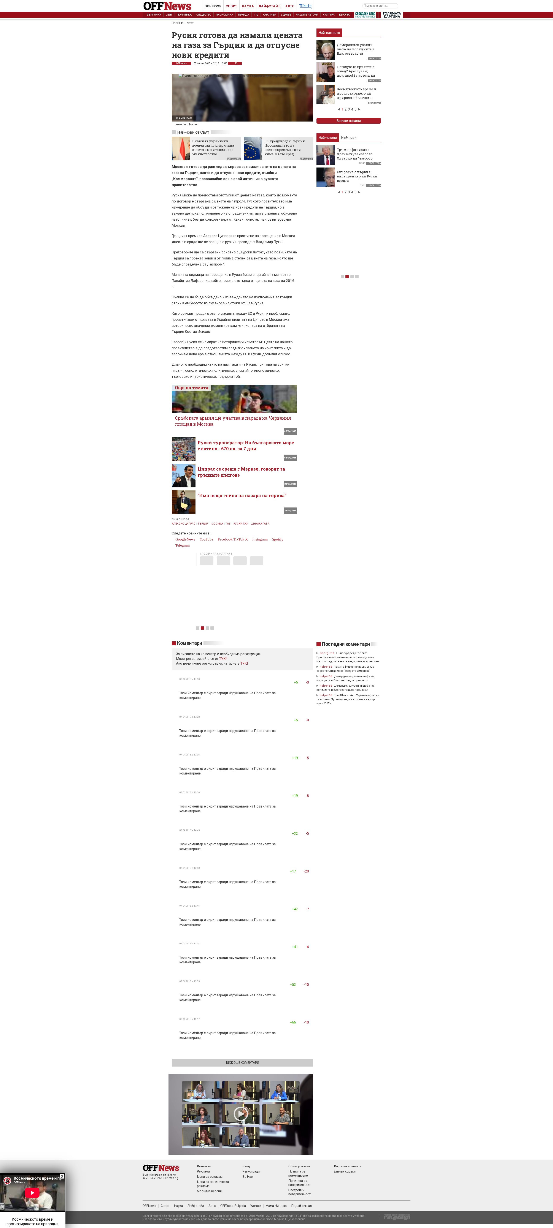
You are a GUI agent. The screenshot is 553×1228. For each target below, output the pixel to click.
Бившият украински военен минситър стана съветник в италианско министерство (213, 147)
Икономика (224, 14)
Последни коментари (346, 644)
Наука (248, 6)
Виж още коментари (242, 1062)
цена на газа (260, 523)
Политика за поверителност (299, 1183)
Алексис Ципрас (183, 523)
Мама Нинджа (276, 1206)
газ (228, 523)
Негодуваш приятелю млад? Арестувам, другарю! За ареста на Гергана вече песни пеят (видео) (356, 75)
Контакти (204, 1166)
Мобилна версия (209, 1191)
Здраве (286, 14)
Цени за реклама (209, 1177)
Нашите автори (307, 14)
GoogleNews (185, 539)
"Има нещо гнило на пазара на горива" (242, 495)
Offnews (213, 6)
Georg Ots (327, 653)
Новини (177, 23)
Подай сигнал (301, 1206)
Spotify (277, 539)
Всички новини (349, 121)
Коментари (189, 643)
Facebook (225, 539)
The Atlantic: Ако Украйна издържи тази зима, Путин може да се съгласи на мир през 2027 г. (347, 699)
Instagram (259, 539)
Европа (344, 14)
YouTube (206, 539)
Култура (329, 14)
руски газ (241, 523)
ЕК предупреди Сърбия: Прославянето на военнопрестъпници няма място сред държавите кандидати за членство (286, 152)
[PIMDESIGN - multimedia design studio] (395, 1218)
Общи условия (299, 1166)
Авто (289, 6)
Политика (184, 14)
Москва (217, 523)
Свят (169, 14)
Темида (243, 14)
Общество (203, 14)
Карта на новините (347, 1166)
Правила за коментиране (298, 1173)
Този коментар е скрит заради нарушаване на (216, 693)
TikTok (239, 539)
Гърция (203, 523)
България (154, 14)
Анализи (269, 14)
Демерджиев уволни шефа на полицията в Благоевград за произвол (356, 51)
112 (256, 14)
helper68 (326, 666)
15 (235, 63)
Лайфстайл (270, 6)
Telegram (182, 545)
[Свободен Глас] (365, 16)
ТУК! (244, 663)
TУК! (223, 659)
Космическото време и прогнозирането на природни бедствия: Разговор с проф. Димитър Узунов (356, 97)
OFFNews (181, 63)
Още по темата (191, 387)
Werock (255, 1206)
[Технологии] (305, 7)
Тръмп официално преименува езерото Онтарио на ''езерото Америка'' (355, 156)
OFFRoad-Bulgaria (233, 1206)
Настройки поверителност (299, 1192)
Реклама (203, 1171)
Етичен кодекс (345, 1171)
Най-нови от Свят (193, 132)
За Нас (248, 1177)
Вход (246, 1166)
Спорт (231, 6)
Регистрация (252, 1171)
